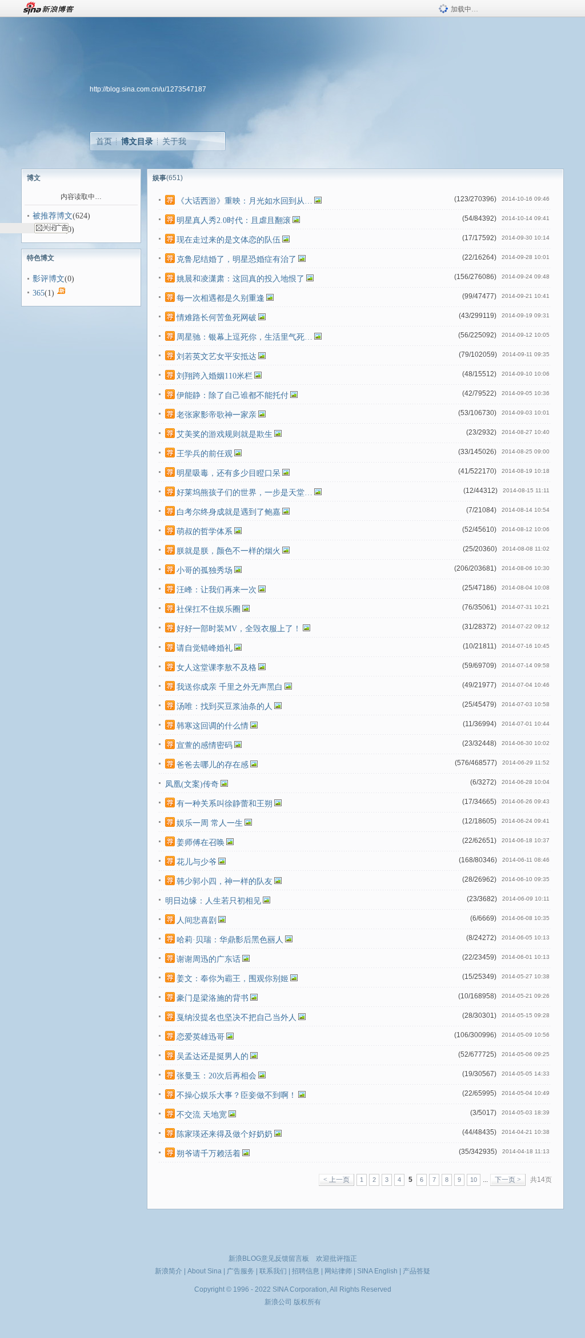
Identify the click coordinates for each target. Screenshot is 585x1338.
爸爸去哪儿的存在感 (213, 764)
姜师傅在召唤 (201, 842)
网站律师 (338, 1271)
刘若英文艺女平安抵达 (217, 356)
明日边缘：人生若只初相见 (213, 901)
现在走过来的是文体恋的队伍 (229, 240)
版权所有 (307, 1302)
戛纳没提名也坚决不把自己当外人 (236, 1017)
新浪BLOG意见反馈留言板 (269, 1259)
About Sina (204, 1271)
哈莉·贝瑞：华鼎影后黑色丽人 (230, 939)
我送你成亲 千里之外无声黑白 (230, 687)
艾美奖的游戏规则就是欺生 (225, 434)
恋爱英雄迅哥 (201, 1037)
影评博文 (49, 278)
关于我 (174, 141)
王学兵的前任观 (205, 453)
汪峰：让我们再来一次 (217, 590)
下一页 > (508, 1180)
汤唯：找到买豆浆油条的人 (225, 706)
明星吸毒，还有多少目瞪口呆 (229, 473)
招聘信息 (305, 1271)
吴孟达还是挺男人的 (213, 1056)
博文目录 (137, 141)
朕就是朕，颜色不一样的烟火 (229, 551)
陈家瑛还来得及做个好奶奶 (225, 1134)
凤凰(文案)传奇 (192, 784)
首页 (104, 141)
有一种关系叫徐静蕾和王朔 (225, 803)
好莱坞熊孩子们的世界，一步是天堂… (244, 492)
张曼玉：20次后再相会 (217, 1076)
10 (473, 1179)
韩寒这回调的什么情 (213, 726)
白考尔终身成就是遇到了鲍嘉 (229, 512)
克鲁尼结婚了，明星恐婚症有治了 (236, 259)
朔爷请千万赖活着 (209, 1153)
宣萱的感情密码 (205, 745)
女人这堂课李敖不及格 (217, 667)
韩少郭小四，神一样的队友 (225, 881)
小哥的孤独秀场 (205, 570)
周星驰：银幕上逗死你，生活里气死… (244, 337)
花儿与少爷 (197, 862)
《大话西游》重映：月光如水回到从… (244, 201)
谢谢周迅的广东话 (209, 959)
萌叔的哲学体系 (205, 531)
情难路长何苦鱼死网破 (217, 317)
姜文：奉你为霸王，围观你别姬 (233, 978)
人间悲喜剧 (197, 920)
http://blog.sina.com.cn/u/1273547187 (148, 89)
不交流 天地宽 (202, 1114)
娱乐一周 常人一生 (210, 823)
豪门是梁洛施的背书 (213, 998)
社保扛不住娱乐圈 (209, 609)
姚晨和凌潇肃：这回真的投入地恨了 (240, 278)
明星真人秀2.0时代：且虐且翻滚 (234, 220)
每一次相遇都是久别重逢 (221, 298)
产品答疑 (416, 1271)
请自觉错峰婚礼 (205, 648)
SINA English (377, 1271)
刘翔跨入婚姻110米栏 (215, 376)
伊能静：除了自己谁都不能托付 (233, 395)
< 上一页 (336, 1180)
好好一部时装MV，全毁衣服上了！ (239, 628)
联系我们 (273, 1271)
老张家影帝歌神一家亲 (217, 415)
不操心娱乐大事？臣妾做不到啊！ (236, 1095)
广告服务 (240, 1271)
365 (39, 293)
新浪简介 (168, 1271)
